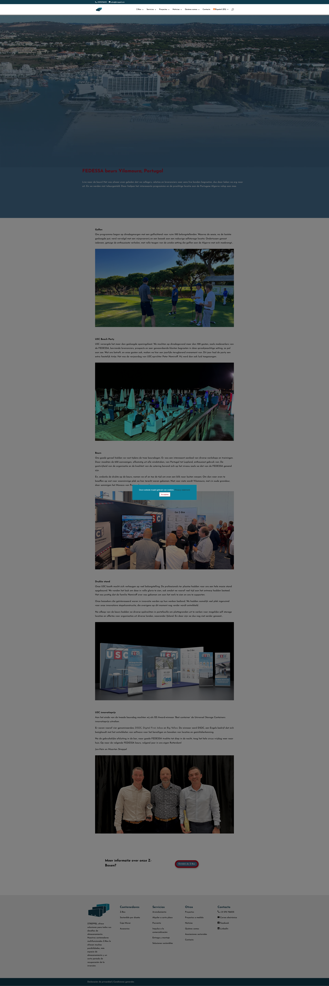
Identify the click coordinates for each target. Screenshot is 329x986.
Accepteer (165, 494)
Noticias (176, 9)
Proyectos (163, 9)
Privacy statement (182, 490)
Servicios (150, 9)
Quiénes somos (191, 9)
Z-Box (138, 9)
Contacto (206, 9)
